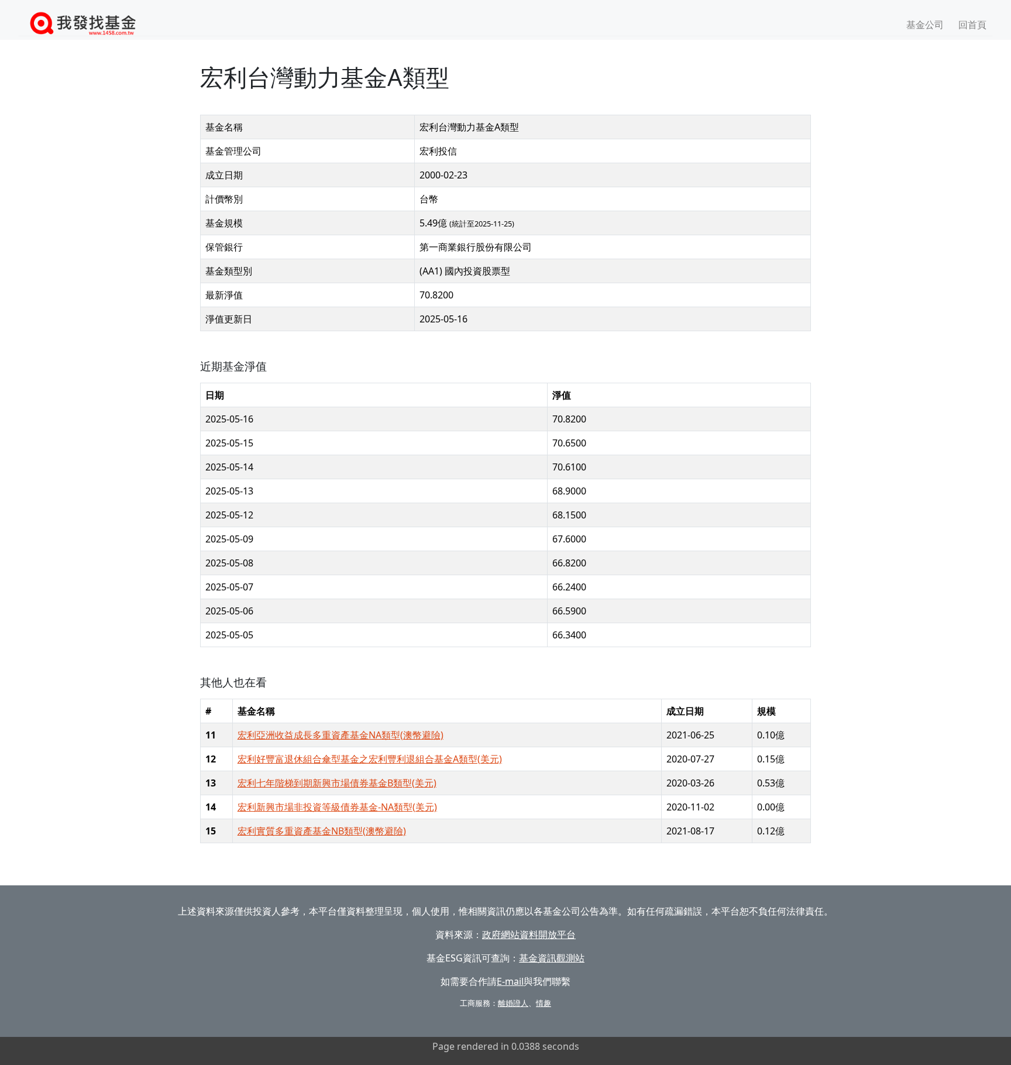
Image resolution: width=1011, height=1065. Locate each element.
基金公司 (925, 24)
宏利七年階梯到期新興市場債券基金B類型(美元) (337, 783)
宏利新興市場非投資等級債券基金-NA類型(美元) (337, 807)
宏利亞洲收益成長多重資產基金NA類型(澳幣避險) (340, 735)
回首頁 (972, 24)
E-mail (510, 981)
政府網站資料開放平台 (529, 934)
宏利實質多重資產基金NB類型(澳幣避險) (322, 830)
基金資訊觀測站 (551, 957)
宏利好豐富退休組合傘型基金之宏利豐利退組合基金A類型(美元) (370, 759)
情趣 (543, 1003)
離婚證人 (513, 1003)
